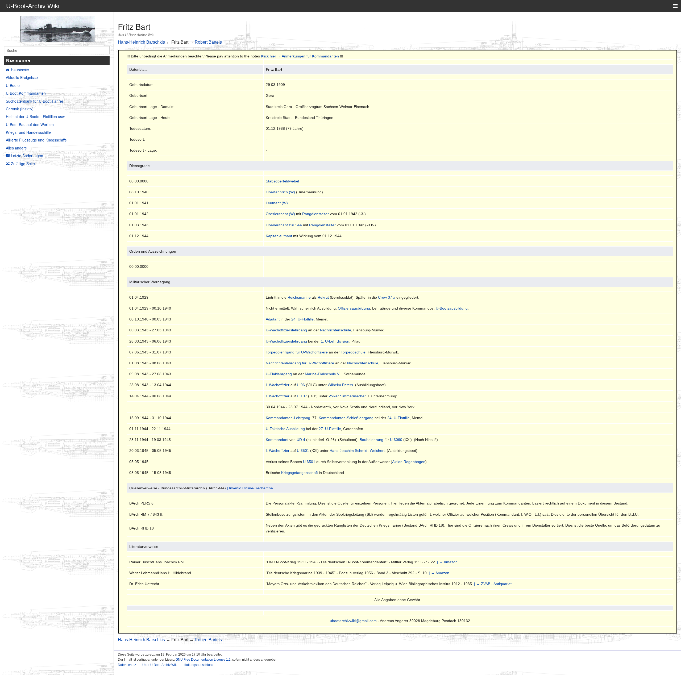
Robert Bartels (208, 42)
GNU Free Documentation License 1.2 (203, 659)
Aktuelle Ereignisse (22, 77)
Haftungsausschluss (198, 665)
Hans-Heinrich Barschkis (141, 42)
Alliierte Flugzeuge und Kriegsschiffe (36, 140)
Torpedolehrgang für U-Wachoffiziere (297, 352)
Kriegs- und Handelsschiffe (28, 132)
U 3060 (396, 440)
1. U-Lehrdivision (335, 341)
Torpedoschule (353, 352)
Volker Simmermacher (347, 396)
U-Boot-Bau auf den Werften (30, 124)
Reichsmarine (299, 297)
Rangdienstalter (315, 214)
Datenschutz (127, 665)
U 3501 (303, 450)
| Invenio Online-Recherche (250, 488)
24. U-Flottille (302, 319)
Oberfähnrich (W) (280, 192)
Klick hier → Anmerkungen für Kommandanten (300, 56)
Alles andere (16, 148)
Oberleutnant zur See (284, 225)
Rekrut (323, 297)
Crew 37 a (386, 297)
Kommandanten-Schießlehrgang (346, 418)
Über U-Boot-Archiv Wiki (159, 665)
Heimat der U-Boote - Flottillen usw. (35, 116)
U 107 (302, 396)
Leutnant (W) (277, 203)
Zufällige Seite (23, 163)
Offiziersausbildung (354, 308)
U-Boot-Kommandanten (26, 93)
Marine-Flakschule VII (323, 374)
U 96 (301, 385)
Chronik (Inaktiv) (20, 108)
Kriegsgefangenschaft (299, 472)
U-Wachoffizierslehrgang (286, 330)
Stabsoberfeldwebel (282, 181)
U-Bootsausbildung (452, 308)
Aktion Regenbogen (408, 462)
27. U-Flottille (330, 429)
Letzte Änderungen (27, 155)
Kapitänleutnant (279, 236)
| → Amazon (447, 562)
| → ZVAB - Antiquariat (493, 584)
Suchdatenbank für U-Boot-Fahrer (34, 101)
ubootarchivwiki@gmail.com (353, 621)
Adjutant (273, 319)
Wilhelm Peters (340, 385)
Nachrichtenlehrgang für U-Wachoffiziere (300, 363)
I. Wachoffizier (277, 385)
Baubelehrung (371, 440)
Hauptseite (20, 69)
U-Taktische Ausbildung (285, 429)
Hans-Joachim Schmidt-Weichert (357, 450)
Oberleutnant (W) (280, 214)
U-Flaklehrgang (279, 374)
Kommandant (277, 440)
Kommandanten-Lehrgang (288, 418)
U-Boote (13, 85)
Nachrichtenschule (335, 330)
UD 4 (301, 440)
